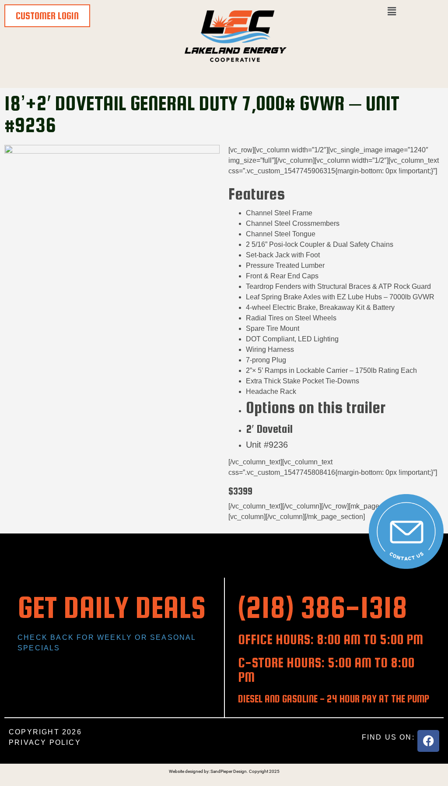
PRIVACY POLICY (45, 742)
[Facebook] (428, 741)
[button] (392, 11)
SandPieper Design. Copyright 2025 (245, 771)
